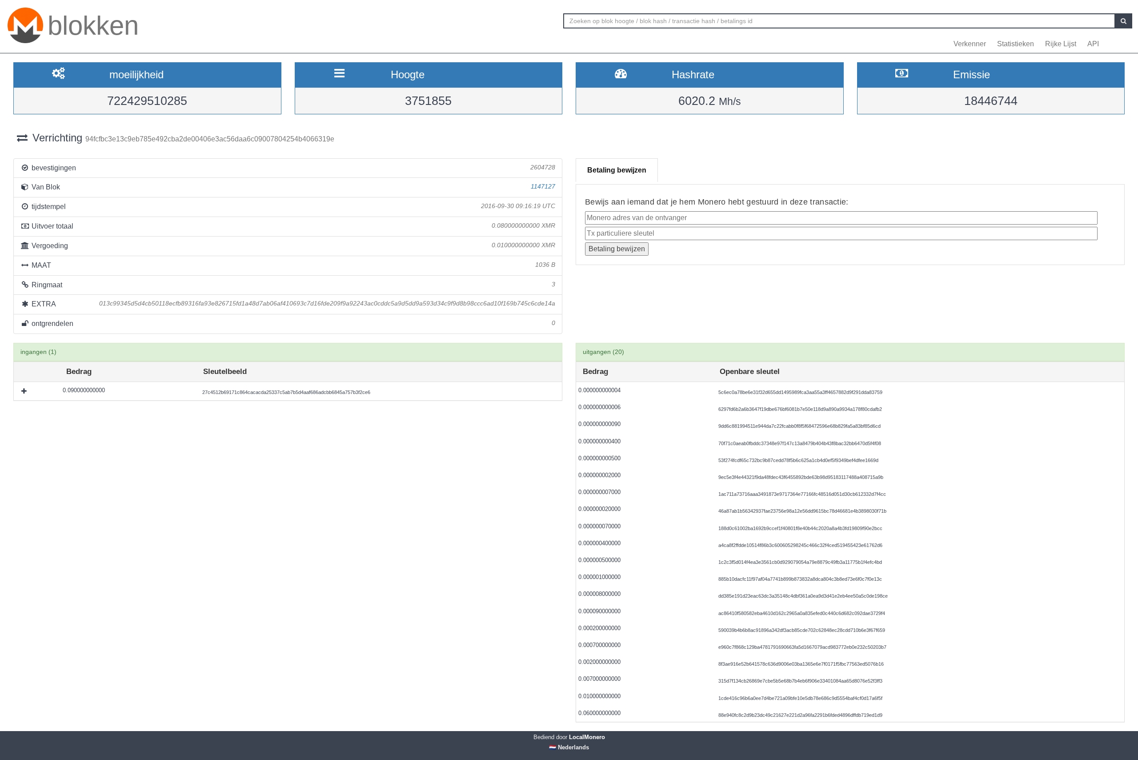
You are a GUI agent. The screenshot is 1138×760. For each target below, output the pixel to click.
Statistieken (1015, 44)
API (1093, 44)
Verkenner (970, 44)
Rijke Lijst (1060, 44)
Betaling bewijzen (616, 170)
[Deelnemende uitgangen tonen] (25, 390)
